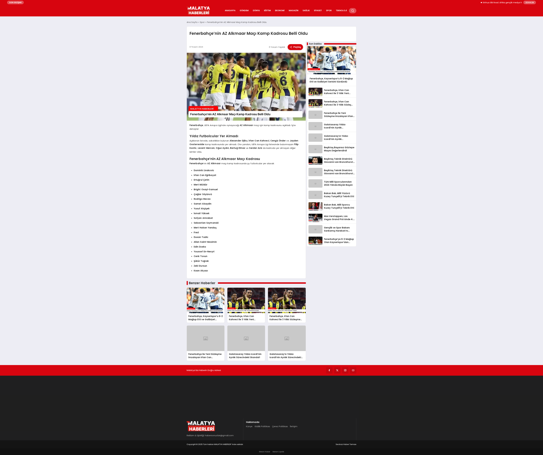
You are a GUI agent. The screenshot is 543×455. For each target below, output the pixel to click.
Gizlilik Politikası (262, 426)
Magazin (293, 10)
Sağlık (306, 10)
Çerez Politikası (280, 426)
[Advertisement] (271, 397)
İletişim (293, 426)
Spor (329, 10)
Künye (249, 426)
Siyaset (318, 10)
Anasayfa (230, 10)
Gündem (244, 10)
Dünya (256, 10)
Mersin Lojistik (278, 451)
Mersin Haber (264, 451)
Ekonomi (280, 10)
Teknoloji (341, 10)
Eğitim (267, 10)
